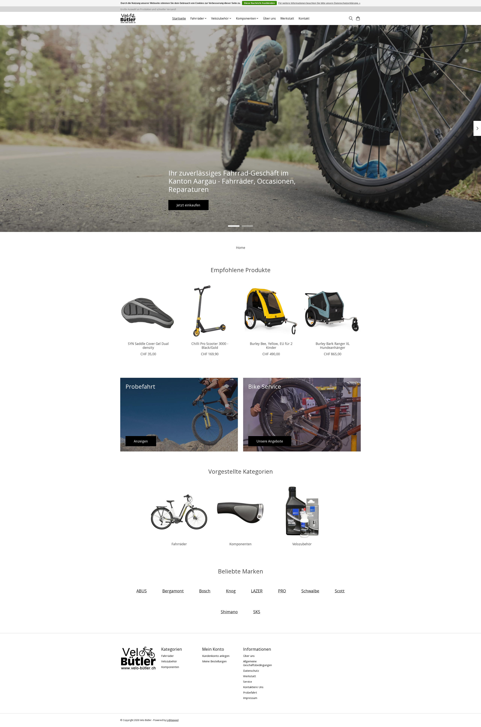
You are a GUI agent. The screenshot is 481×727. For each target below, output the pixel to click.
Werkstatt (287, 18)
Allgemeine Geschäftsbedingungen (257, 663)
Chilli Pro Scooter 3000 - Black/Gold (209, 345)
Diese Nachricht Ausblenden (259, 3)
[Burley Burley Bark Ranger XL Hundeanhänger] (333, 310)
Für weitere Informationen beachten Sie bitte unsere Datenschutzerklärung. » (319, 3)
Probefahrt (250, 692)
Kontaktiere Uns (253, 687)
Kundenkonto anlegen (215, 656)
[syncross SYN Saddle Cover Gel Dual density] (148, 310)
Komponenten (240, 544)
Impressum (250, 698)
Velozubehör (302, 544)
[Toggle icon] (350, 18)
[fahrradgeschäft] (128, 18)
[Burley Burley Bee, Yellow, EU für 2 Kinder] (271, 310)
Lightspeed (172, 720)
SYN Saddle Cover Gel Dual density (148, 345)
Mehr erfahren (240, 205)
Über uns (269, 18)
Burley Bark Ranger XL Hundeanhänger (333, 345)
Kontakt (304, 18)
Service (247, 681)
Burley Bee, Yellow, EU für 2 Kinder (271, 345)
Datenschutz (251, 670)
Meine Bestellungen (214, 661)
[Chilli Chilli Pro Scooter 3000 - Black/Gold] (210, 310)
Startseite (179, 18)
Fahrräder (179, 544)
